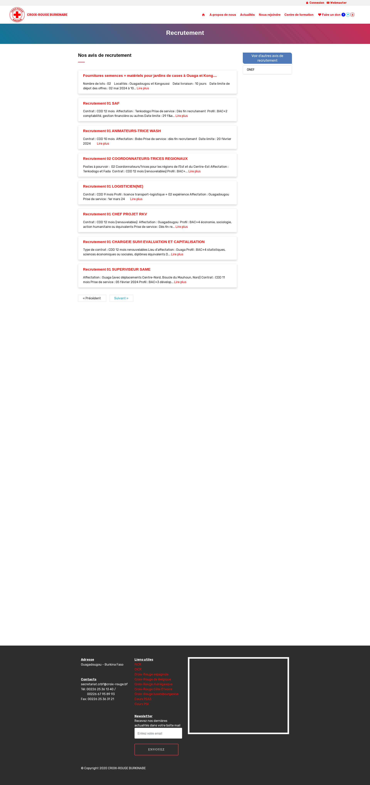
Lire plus (143, 88)
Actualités (247, 14)
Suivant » (121, 298)
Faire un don (331, 14)
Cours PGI (142, 704)
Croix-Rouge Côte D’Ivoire (153, 689)
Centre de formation (299, 14)
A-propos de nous (222, 14)
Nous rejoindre (270, 14)
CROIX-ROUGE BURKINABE (47, 15)
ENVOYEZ (156, 749)
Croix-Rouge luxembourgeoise (156, 694)
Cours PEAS (143, 699)
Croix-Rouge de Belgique (153, 679)
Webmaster (338, 2)
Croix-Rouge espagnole (151, 674)
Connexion (316, 2)
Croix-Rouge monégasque (153, 684)
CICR (138, 669)
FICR (138, 664)
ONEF (251, 69)
